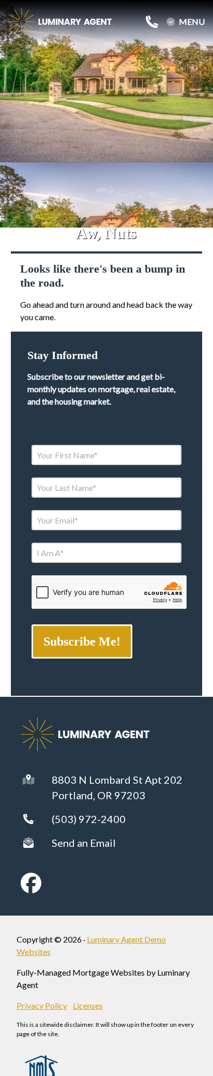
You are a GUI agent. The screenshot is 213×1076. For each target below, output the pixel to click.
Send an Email (84, 842)
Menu (192, 21)
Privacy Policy (42, 1005)
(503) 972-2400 (89, 819)
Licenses (88, 1005)
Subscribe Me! (81, 641)
